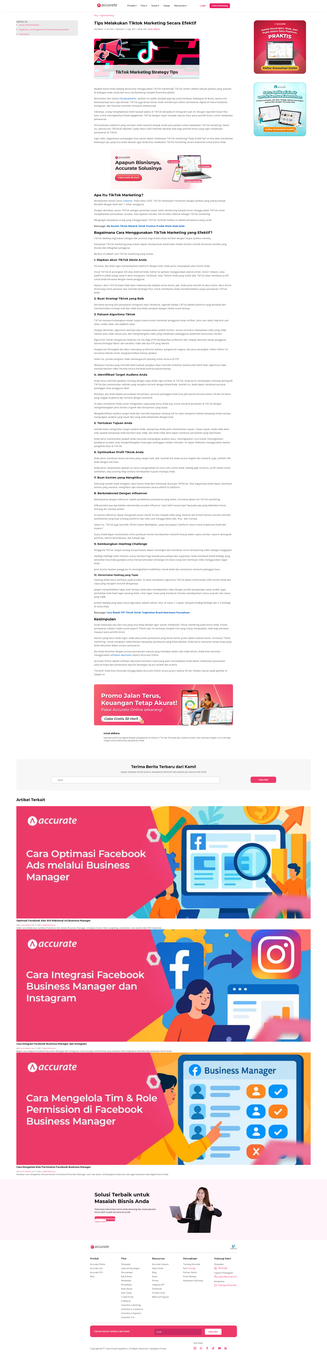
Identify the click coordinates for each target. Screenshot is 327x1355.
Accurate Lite (96, 1268)
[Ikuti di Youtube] (219, 1348)
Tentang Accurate (191, 1264)
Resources (180, 5)
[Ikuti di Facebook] (207, 1348)
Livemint (127, 200)
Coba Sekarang (220, 5)
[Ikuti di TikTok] (213, 1348)
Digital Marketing (107, 15)
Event (154, 1276)
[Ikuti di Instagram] (194, 1348)
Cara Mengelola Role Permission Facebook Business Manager (53, 1167)
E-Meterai (126, 1301)
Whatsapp (222, 1268)
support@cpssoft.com (227, 1276)
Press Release (189, 1276)
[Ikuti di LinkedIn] (225, 1348)
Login (203, 5)
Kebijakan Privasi (157, 1348)
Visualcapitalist (127, 98)
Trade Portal (127, 1297)
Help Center (158, 1268)
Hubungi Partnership (227, 1285)
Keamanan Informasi (193, 1280)
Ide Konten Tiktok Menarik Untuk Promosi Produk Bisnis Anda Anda (146, 226)
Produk (131, 5)
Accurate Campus (160, 1264)
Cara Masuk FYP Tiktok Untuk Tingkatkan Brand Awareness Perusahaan (148, 612)
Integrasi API (158, 1284)
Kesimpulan (24, 34)
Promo (155, 1280)
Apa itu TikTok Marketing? (29, 25)
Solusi (155, 5)
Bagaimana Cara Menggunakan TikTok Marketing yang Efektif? (44, 29)
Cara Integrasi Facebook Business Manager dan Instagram (51, 1043)
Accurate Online (97, 1264)
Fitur (144, 5)
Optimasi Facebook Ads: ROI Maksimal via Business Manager (53, 920)
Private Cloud (158, 1292)
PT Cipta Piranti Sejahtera (114, 1348)
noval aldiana (154, 29)
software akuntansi (121, 654)
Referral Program (160, 1297)
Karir (189, 1268)
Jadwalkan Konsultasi (105, 1218)
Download (157, 1288)
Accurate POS (96, 1272)
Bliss (92, 1276)
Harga (166, 5)
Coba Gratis (100, 1221)
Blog (96, 15)
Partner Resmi (190, 1272)
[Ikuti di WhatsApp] (201, 1348)
